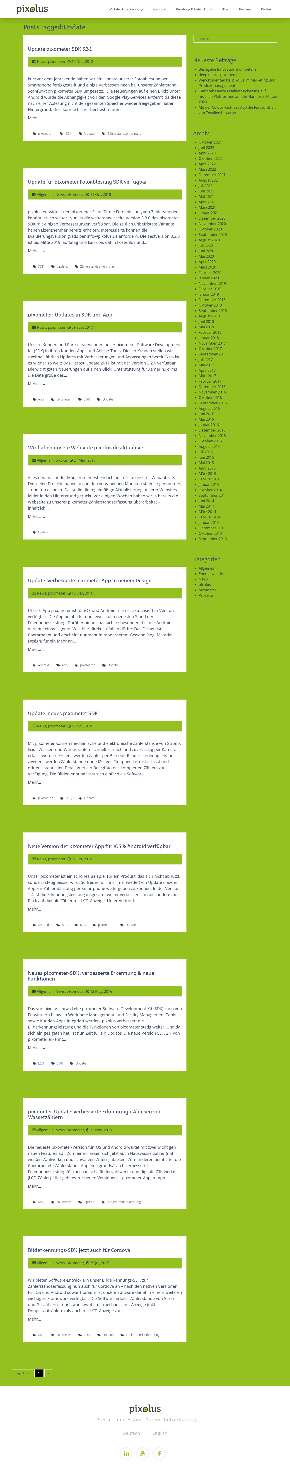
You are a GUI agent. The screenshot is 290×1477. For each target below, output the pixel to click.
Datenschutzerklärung (170, 1420)
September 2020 (213, 234)
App (41, 399)
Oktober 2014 (210, 489)
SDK (68, 133)
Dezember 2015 (212, 430)
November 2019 (212, 283)
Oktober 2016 (210, 397)
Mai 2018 (206, 326)
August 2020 (209, 239)
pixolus (62, 460)
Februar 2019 (210, 288)
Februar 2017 (210, 381)
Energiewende (211, 573)
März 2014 (207, 511)
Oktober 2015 (210, 441)
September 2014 (213, 495)
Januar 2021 (209, 212)
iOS (82, 925)
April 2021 (207, 201)
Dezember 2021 (212, 174)
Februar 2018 (210, 332)
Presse (104, 1420)
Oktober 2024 (210, 142)
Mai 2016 (206, 419)
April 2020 (207, 261)
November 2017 (212, 343)
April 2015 (207, 468)
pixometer (57, 61)
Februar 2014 (210, 517)
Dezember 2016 (212, 386)
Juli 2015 (206, 451)
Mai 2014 (206, 506)
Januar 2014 (209, 522)
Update (89, 133)
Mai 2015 (206, 462)
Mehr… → (37, 117)
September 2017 (213, 354)
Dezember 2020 (212, 218)
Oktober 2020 (210, 229)
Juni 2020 (206, 250)
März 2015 (207, 473)
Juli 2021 (206, 185)
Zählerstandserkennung (124, 133)
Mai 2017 (206, 364)
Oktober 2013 (210, 533)
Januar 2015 (209, 484)
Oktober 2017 (210, 348)
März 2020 (207, 267)
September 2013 (213, 538)
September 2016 (213, 402)
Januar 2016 (209, 424)
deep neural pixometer (218, 74)
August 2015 (209, 446)
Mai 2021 (206, 196)
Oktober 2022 (210, 158)
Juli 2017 (206, 359)
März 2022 (207, 169)
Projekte (206, 595)
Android (43, 665)
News (41, 61)
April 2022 (207, 163)
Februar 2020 (210, 272)
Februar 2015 (210, 479)
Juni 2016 (206, 413)
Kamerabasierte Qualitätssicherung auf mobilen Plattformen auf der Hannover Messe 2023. (238, 96)
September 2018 (213, 310)
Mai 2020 (206, 256)
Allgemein (45, 194)
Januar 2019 (209, 294)
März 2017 (207, 375)
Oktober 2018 (210, 305)
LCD (41, 1063)
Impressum (129, 1420)
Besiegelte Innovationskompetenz (227, 69)
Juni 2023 (206, 147)
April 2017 (207, 370)
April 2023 (207, 153)
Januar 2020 (209, 278)
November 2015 (212, 435)
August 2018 (209, 316)
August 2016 (209, 408)
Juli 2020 (206, 245)
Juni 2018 (206, 321)
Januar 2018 (209, 337)
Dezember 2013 (212, 527)
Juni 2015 (206, 457)
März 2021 (207, 207)
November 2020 (212, 223)
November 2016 (212, 392)
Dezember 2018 (212, 299)
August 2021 (209, 180)
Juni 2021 (206, 191)
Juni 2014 (206, 500)
